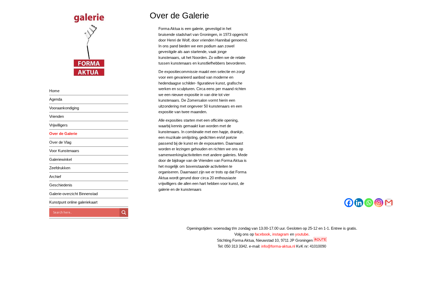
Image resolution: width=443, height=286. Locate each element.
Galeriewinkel (60, 159)
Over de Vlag (60, 142)
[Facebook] (348, 202)
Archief (55, 176)
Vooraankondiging (64, 108)
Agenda (55, 99)
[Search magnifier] (123, 212)
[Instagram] (378, 202)
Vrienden (56, 116)
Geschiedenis (60, 185)
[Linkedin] (358, 202)
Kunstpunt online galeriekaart (73, 202)
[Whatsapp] (368, 202)
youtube (301, 234)
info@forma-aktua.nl (278, 246)
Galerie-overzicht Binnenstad (73, 194)
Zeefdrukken (59, 168)
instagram (280, 234)
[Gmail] (388, 202)
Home (54, 91)
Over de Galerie (63, 133)
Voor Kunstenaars (64, 151)
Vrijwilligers (58, 125)
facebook (262, 234)
